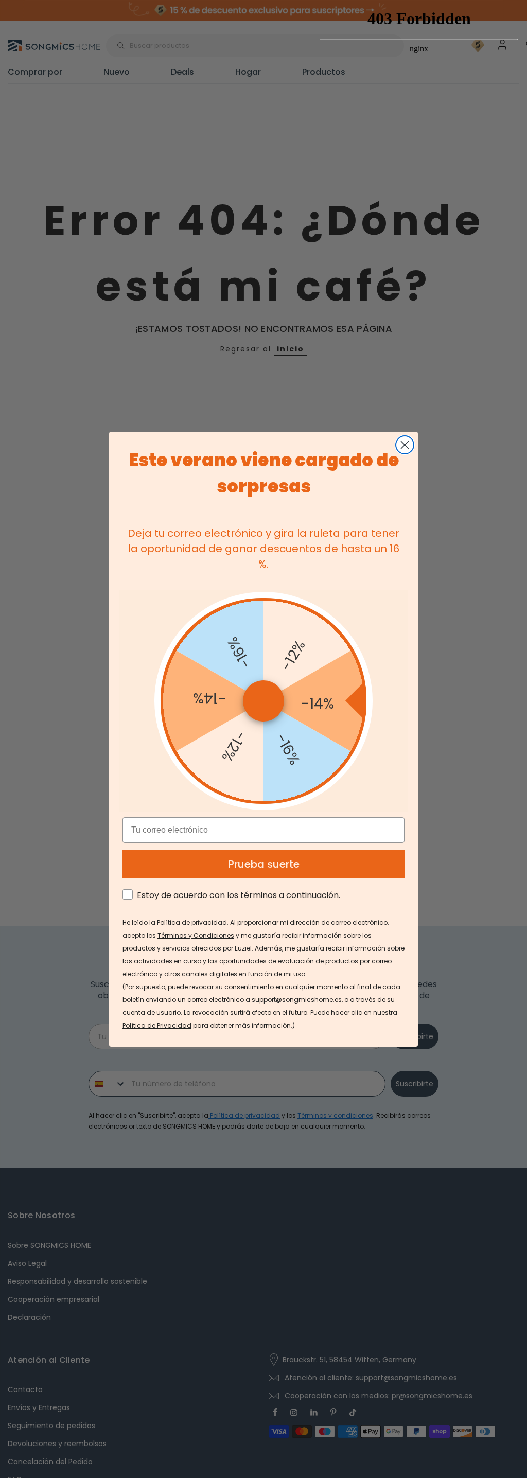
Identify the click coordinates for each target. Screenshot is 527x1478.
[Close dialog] (405, 445)
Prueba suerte (264, 864)
